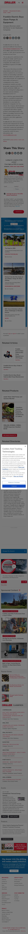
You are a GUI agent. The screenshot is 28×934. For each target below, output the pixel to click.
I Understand (14, 486)
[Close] (25, 446)
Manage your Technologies (14, 482)
